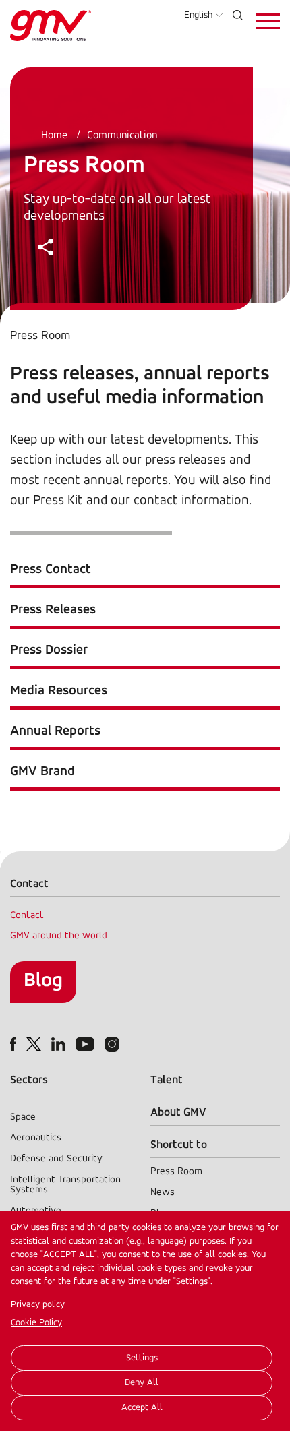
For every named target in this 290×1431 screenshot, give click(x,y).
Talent (166, 1080)
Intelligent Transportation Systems (65, 1185)
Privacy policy (38, 1304)
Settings (142, 1358)
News (162, 1193)
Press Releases (53, 610)
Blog (43, 981)
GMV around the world (58, 936)
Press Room (176, 1172)
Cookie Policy (36, 1322)
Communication (122, 135)
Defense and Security (56, 1159)
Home (54, 135)
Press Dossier (49, 650)
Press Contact (50, 569)
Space (23, 1117)
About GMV (178, 1112)
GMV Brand (42, 772)
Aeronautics (35, 1138)
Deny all (141, 1383)
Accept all (142, 1408)
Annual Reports (55, 731)
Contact (27, 916)
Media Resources (58, 691)
